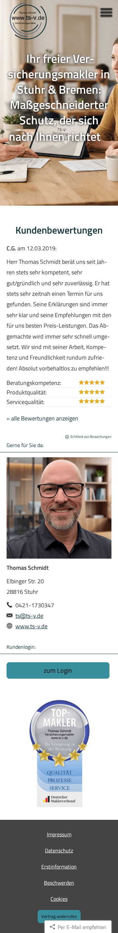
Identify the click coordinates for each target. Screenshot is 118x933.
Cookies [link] (59, 899)
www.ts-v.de (31, 626)
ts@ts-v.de (29, 615)
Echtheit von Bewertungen (90, 436)
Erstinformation (59, 866)
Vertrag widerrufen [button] (59, 916)
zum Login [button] (58, 670)
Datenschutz (59, 850)
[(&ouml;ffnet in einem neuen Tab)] (59, 753)
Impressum (59, 834)
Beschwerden (59, 883)
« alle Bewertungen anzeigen (42, 418)
